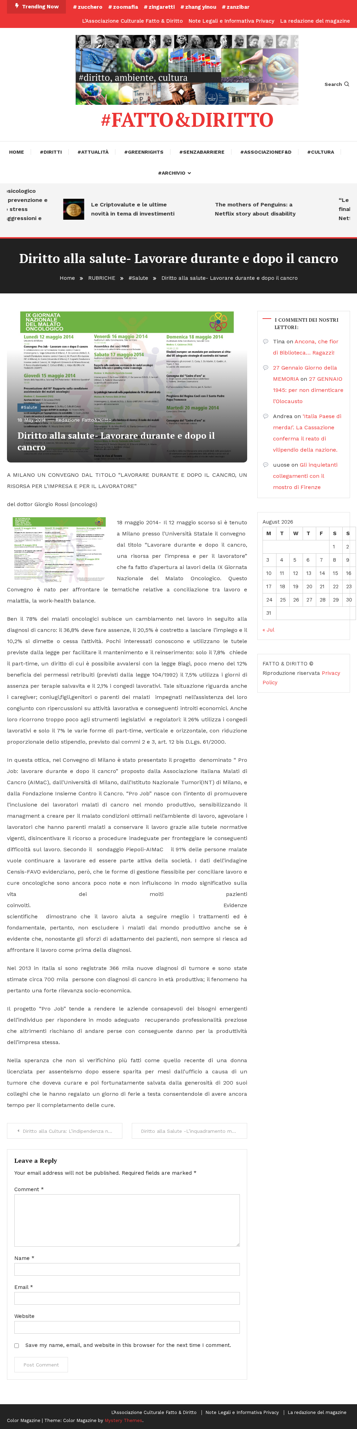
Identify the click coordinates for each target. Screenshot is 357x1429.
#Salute (29, 407)
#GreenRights (144, 152)
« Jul (268, 630)
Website (24, 1316)
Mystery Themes (123, 1420)
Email (23, 1287)
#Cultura (320, 152)
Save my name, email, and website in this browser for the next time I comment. (128, 1345)
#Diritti (51, 152)
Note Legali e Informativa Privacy (231, 21)
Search (333, 84)
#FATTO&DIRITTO (187, 119)
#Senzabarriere (202, 152)
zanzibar (238, 7)
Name (24, 1258)
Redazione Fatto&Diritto (83, 420)
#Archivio (171, 173)
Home (16, 152)
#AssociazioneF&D (265, 152)
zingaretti (162, 7)
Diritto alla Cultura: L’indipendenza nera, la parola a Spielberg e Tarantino (72, 1131)
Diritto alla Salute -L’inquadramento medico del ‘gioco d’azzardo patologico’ (194, 1131)
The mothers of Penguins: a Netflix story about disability (243, 209)
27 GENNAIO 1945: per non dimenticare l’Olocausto (308, 390)
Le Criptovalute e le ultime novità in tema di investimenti (121, 209)
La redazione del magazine (315, 21)
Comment (29, 1189)
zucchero (90, 7)
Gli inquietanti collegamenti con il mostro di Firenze (305, 475)
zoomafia (125, 7)
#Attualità (92, 152)
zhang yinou (200, 7)
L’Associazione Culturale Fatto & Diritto (132, 21)
